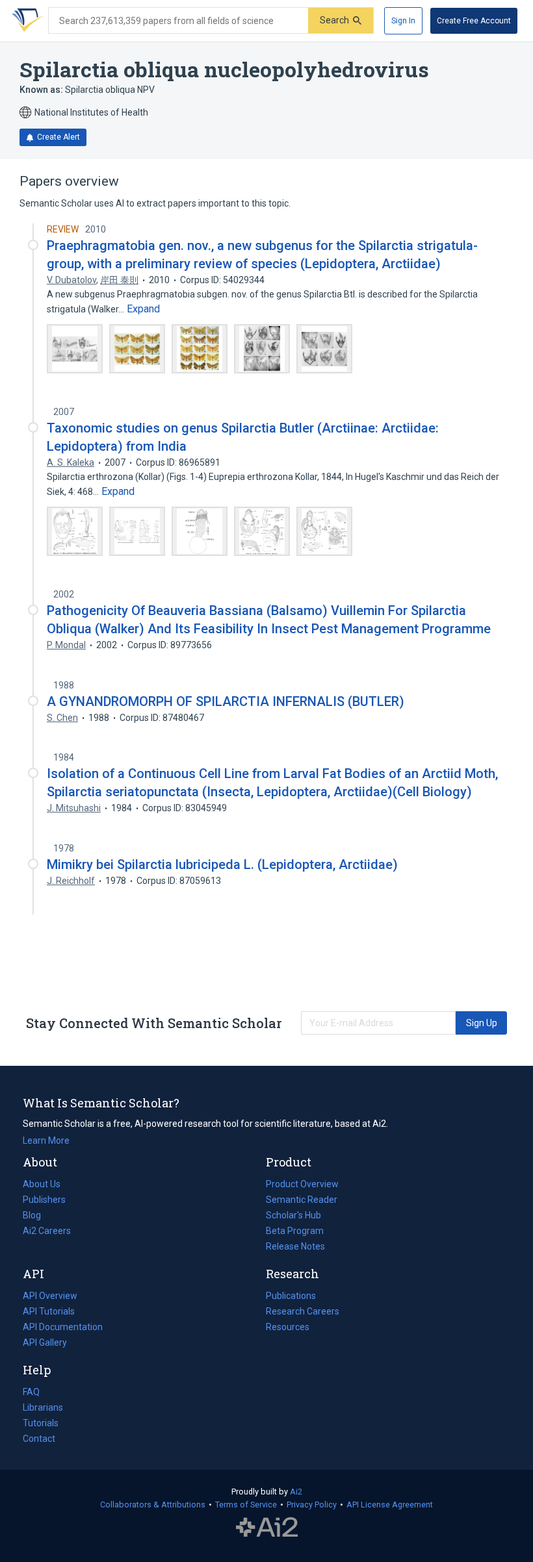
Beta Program (295, 1231)
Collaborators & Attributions (152, 1504)
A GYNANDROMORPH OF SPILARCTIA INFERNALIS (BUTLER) (225, 701)
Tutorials (40, 1423)
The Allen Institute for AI (267, 1527)
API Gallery (45, 1342)
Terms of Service (246, 1504)
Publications (291, 1297)
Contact (39, 1438)
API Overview (50, 1296)
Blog (37, 1216)
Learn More (46, 1140)
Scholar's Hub (293, 1215)
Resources (287, 1328)
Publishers (44, 1199)
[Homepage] (25, 21)
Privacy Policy (312, 1504)
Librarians (43, 1407)
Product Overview (302, 1184)
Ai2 (296, 1491)
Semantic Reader (301, 1199)
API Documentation (63, 1328)
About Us (41, 1184)
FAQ (31, 1392)
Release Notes (295, 1246)
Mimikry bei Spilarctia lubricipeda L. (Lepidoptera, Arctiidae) (222, 864)
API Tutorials (49, 1311)
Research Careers (302, 1312)
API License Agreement (389, 1504)
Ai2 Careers (47, 1232)
